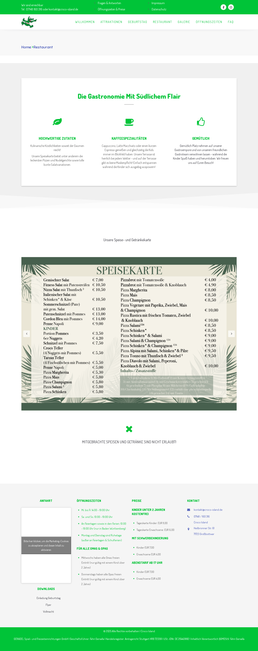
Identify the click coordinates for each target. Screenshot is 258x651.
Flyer (48, 605)
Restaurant (162, 22)
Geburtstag (137, 22)
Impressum (158, 3)
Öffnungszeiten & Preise (111, 9)
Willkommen (85, 22)
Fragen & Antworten (109, 3)
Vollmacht (48, 611)
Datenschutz (159, 9)
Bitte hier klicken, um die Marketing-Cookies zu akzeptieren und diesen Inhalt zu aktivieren (46, 545)
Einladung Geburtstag (48, 598)
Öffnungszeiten (209, 22)
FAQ (231, 22)
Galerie (184, 22)
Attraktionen (111, 22)
